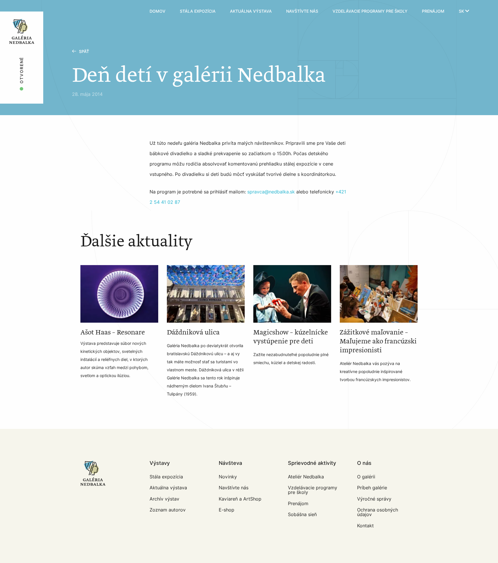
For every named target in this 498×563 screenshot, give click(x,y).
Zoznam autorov (168, 510)
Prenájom (433, 11)
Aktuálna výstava (251, 11)
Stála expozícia (198, 11)
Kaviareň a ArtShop (240, 499)
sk (462, 11)
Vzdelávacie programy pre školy (370, 11)
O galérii (366, 476)
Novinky (228, 476)
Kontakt (365, 525)
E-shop (226, 510)
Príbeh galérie (372, 487)
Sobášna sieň (302, 514)
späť (84, 52)
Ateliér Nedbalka (306, 476)
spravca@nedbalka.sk (271, 192)
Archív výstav (164, 499)
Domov (157, 11)
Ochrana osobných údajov (377, 512)
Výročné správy (374, 499)
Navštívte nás (302, 11)
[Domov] (38, 11)
